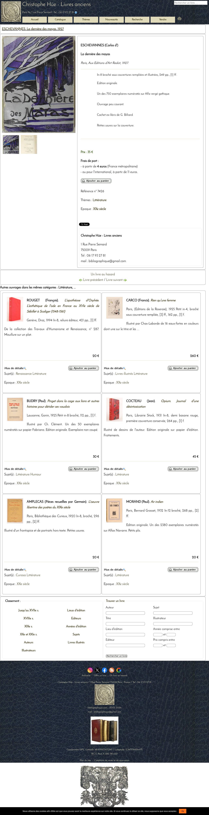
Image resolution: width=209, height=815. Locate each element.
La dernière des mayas (95, 54)
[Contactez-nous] (76, 12)
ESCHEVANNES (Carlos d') (99, 45)
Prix (155, 640)
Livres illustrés (124, 374)
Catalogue (60, 19)
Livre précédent (93, 280)
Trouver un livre (115, 601)
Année (157, 629)
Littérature (99, 200)
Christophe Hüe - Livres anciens (56, 5)
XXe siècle (99, 209)
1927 (125, 63)
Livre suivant (114, 280)
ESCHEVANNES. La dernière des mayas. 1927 (33, 29)
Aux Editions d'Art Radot (104, 63)
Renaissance (24, 374)
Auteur (110, 607)
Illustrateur (159, 618)
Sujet (156, 607)
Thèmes (85, 200)
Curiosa (21, 575)
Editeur (110, 640)
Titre (108, 618)
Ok (182, 811)
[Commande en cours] (188, 19)
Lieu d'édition (114, 629)
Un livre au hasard (103, 274)
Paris (84, 63)
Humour (35, 474)
